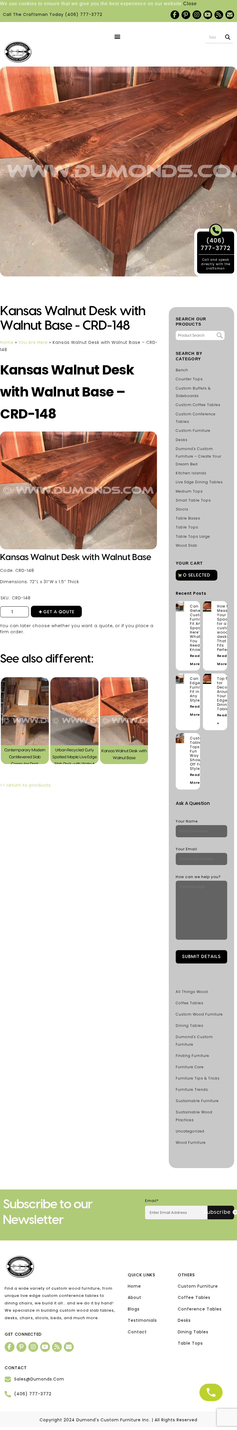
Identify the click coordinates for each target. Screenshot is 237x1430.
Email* (152, 1200)
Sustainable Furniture (197, 1100)
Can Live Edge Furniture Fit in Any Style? (199, 689)
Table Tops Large (193, 536)
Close (190, 3)
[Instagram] (196, 14)
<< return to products (25, 785)
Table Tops (187, 527)
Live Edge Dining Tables (199, 482)
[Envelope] (229, 14)
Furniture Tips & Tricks (198, 1078)
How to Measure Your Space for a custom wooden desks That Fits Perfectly (225, 628)
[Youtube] (207, 14)
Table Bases (188, 518)
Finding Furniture (192, 1055)
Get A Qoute (59, 612)
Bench (182, 370)
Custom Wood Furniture (199, 1014)
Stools (182, 509)
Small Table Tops (193, 500)
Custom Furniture (193, 430)
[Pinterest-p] (186, 14)
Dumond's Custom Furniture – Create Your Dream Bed (198, 456)
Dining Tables (189, 1025)
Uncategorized (190, 1131)
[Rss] (218, 14)
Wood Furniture (191, 1142)
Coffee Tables (189, 1003)
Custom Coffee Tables (198, 404)
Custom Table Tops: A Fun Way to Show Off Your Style (198, 753)
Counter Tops (189, 379)
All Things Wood (192, 991)
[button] (117, 36)
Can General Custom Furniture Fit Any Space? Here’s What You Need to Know (199, 628)
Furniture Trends (192, 1089)
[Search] (228, 37)
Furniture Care (190, 1066)
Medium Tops (189, 491)
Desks (182, 439)
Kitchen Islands (191, 473)
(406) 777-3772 (83, 14)
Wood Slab (186, 545)
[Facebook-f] (175, 14)
